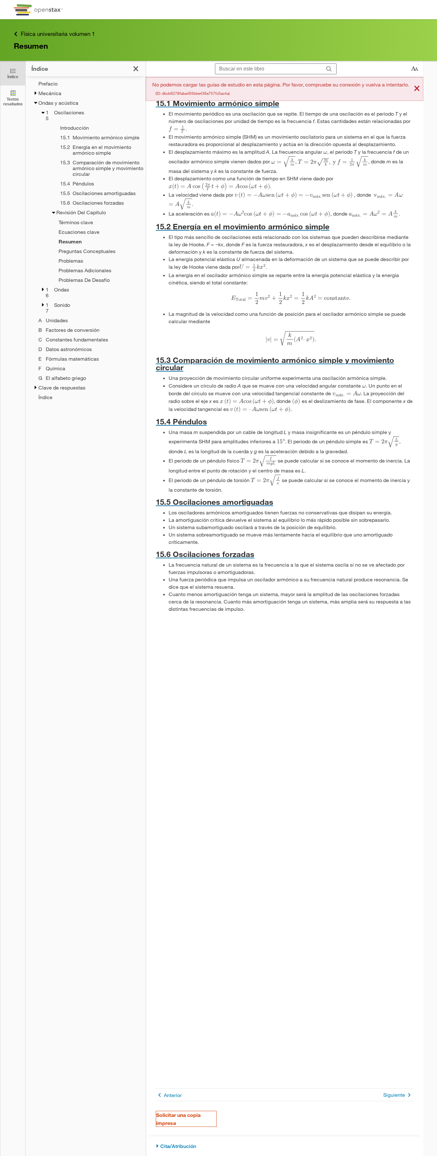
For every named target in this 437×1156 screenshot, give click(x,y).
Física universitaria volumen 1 (58, 33)
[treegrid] (86, 240)
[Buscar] (329, 69)
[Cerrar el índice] (136, 69)
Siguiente (394, 1095)
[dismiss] (417, 89)
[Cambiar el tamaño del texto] (414, 69)
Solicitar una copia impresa (178, 1119)
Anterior (173, 1095)
